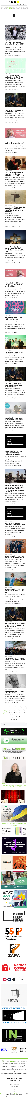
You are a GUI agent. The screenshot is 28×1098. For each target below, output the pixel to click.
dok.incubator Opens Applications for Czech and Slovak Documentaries (14, 77)
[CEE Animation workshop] (15, 648)
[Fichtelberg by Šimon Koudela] (15, 197)
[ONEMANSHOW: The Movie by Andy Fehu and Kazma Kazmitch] (15, 32)
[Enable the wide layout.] (26, 2)
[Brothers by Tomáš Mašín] (15, 100)
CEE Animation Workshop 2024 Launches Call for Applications (15, 659)
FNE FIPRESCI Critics (14, 1084)
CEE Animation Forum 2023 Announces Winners (14, 353)
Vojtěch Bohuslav (17, 55)
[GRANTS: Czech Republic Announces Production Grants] (15, 513)
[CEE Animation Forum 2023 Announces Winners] (15, 342)
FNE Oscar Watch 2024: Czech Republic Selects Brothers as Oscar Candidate (15, 625)
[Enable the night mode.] (10, 2)
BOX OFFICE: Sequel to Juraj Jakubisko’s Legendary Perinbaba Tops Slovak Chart (14, 174)
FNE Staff (15, 89)
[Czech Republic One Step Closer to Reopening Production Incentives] (15, 441)
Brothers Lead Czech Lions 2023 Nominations (14, 110)
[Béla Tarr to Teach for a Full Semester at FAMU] (15, 681)
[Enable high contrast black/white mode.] (12, 2)
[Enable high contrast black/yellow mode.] (15, 2)
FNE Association (14, 1086)
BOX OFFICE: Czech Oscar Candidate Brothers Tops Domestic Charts (13, 385)
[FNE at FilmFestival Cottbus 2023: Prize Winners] (15, 307)
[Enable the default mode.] (7, 2)
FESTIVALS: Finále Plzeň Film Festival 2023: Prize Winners (14, 556)
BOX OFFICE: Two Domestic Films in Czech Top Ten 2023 (14, 43)
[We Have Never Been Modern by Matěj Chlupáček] (15, 579)
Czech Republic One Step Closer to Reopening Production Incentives (13, 452)
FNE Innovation (14, 1088)
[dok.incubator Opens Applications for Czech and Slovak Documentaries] (15, 65)
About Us (18, 1093)
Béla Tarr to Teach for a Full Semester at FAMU (14, 692)
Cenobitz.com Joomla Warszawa (18, 1096)
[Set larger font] (26, 4)
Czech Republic (8, 40)
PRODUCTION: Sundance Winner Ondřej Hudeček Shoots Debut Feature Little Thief (14, 249)
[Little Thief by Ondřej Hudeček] (15, 237)
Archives (14, 1091)
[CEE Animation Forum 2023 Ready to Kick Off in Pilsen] (15, 408)
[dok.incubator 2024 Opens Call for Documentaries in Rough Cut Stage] (15, 273)
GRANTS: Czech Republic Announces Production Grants (15, 523)
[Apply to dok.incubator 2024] (15, 133)
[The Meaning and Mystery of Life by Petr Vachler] (15, 475)
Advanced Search (14, 1090)
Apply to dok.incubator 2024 (14, 143)
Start (3, 708)
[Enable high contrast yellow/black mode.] (18, 2)
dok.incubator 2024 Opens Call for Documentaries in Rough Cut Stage (14, 284)
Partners (8, 1093)
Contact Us (13, 1093)
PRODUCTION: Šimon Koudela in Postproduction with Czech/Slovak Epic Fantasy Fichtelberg (15, 210)
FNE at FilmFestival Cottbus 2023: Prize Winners (14, 318)
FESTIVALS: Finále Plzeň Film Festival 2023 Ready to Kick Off (14, 590)
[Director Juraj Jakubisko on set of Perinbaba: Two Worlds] (15, 162)
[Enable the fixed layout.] (24, 2)
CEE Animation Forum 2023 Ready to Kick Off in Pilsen (14, 418)
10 (11, 716)
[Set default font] (23, 4)
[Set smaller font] (21, 4)
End (19, 716)
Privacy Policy (3, 1093)
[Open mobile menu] (14, 15)
